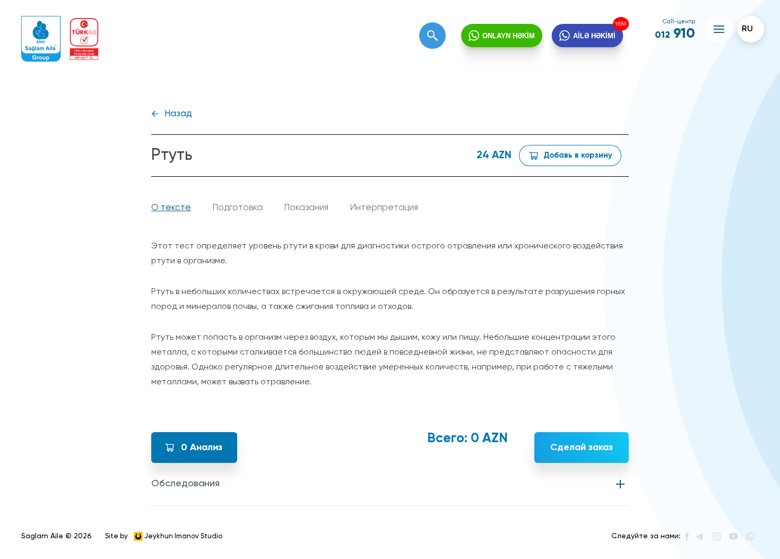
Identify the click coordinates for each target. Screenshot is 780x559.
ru (747, 29)
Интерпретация (384, 207)
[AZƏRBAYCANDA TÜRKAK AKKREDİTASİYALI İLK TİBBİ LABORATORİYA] (84, 39)
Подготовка (237, 207)
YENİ (623, 23)
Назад (178, 113)
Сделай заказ (581, 447)
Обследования (185, 483)
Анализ (201, 447)
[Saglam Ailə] (41, 39)
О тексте (171, 207)
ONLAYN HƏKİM (508, 36)
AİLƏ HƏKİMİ (594, 35)
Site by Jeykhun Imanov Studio (163, 535)
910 (675, 34)
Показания (306, 207)
